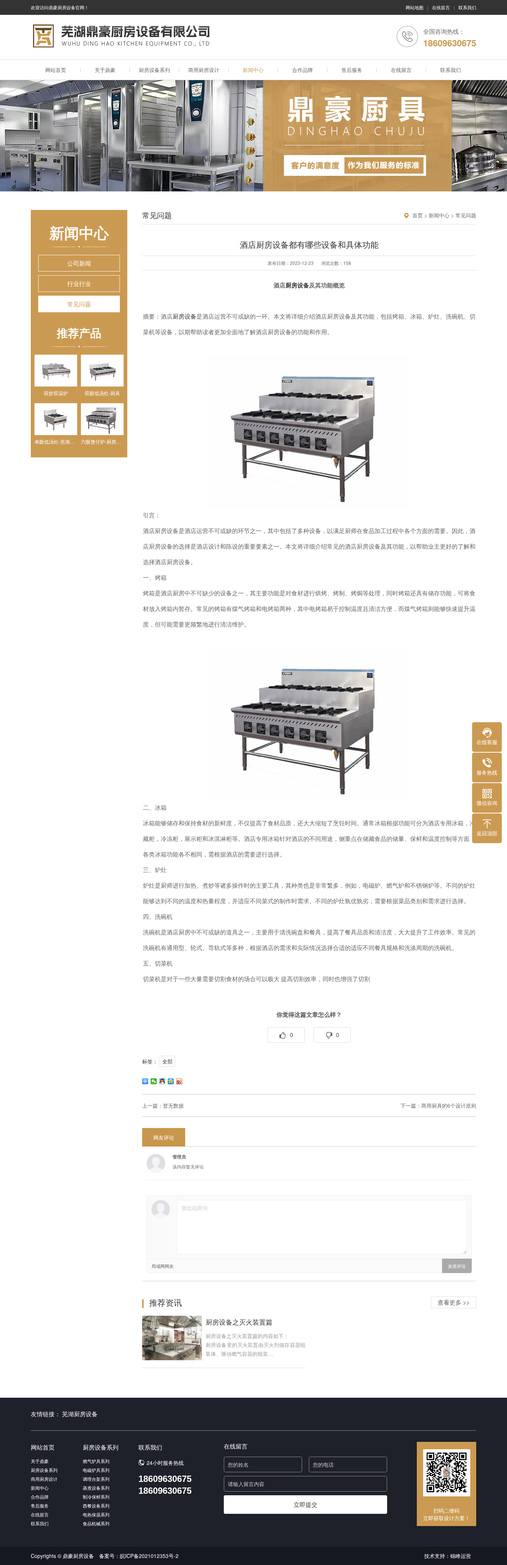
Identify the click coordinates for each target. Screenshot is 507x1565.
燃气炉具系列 (96, 1461)
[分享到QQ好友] (162, 1081)
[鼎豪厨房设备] (120, 36)
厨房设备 (297, 285)
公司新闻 (79, 263)
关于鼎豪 (105, 69)
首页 (417, 215)
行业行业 (79, 283)
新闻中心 (253, 69)
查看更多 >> (454, 1302)
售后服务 (351, 69)
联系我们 (467, 7)
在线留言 (441, 7)
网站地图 (414, 7)
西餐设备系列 (96, 1505)
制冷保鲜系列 (96, 1496)
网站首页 (55, 69)
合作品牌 (302, 69)
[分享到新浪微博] (179, 1081)
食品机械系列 (96, 1523)
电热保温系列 (96, 1514)
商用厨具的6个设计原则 (448, 1105)
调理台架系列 (96, 1479)
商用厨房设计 (203, 69)
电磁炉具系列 (96, 1470)
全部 (167, 1061)
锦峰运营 (460, 1555)
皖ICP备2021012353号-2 (149, 1555)
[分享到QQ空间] (171, 1081)
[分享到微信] (154, 1081)
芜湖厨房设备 (80, 1414)
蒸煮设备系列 (96, 1488)
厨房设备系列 (154, 69)
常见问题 (79, 304)
